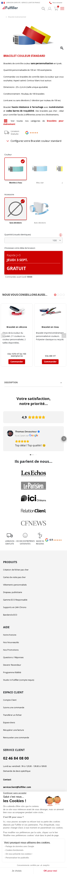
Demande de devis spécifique (16, 771)
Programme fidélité (12, 672)
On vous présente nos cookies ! (19, 854)
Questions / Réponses (13, 657)
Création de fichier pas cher (16, 569)
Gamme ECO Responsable (15, 599)
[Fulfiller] (10, 8)
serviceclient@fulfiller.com (17, 787)
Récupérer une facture (13, 730)
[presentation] (64, 335)
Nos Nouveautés (11, 642)
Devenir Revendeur (12, 664)
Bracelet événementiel (17, 17)
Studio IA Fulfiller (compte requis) (18, 679)
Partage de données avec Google (20, 846)
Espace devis (9, 722)
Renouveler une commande (16, 737)
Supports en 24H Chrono (14, 607)
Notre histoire (9, 634)
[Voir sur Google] (10, 433)
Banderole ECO (10, 614)
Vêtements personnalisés (15, 584)
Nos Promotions (11, 649)
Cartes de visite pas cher (14, 577)
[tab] (33, 383)
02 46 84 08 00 (16, 758)
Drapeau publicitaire (12, 592)
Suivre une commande (13, 707)
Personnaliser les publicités (17, 858)
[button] (62, 48)
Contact (7, 779)
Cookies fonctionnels (14, 850)
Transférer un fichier (12, 715)
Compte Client (10, 700)
